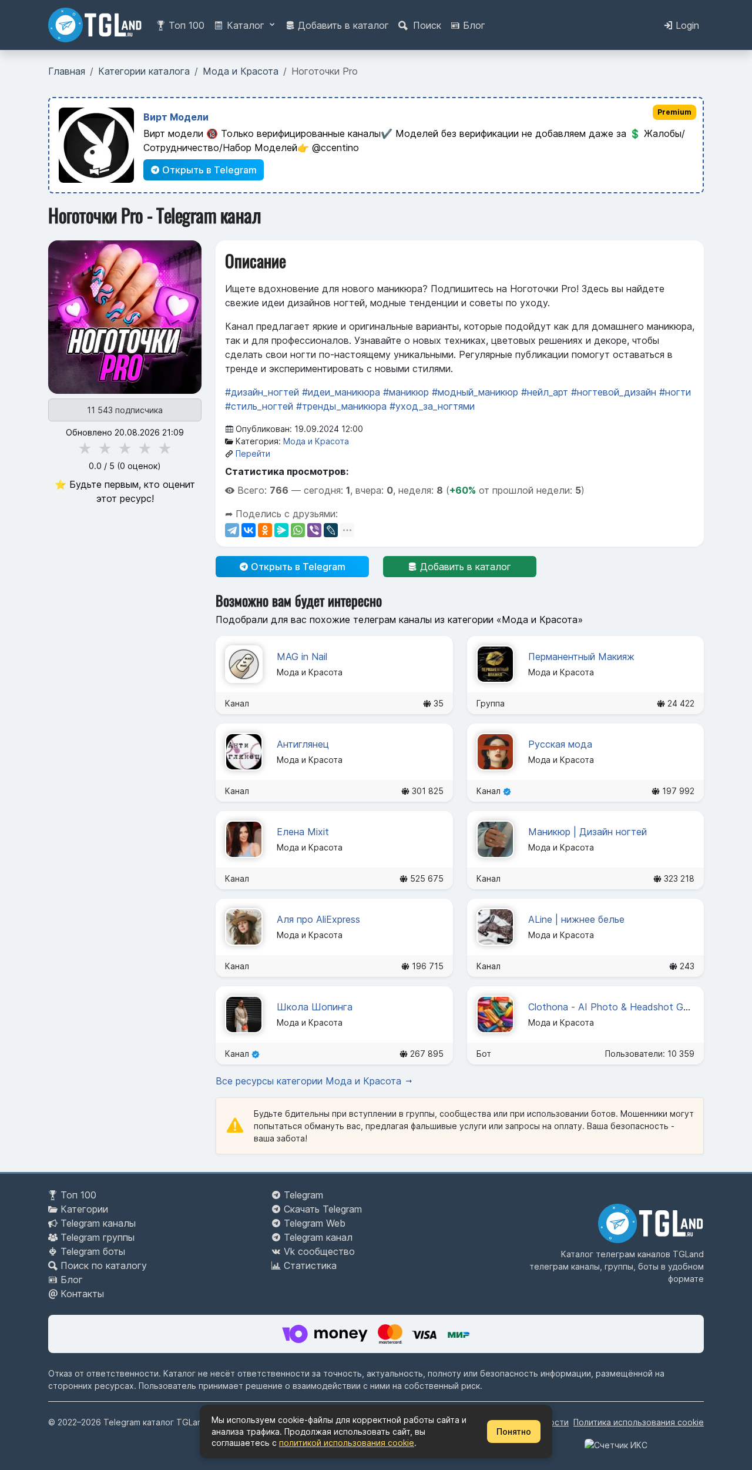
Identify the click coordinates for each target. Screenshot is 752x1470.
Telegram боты (93, 1251)
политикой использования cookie (346, 1443)
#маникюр (406, 392)
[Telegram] (232, 530)
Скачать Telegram (323, 1209)
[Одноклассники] (265, 530)
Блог (472, 25)
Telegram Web (314, 1223)
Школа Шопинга (314, 1007)
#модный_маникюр (475, 392)
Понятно (513, 1431)
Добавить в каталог (342, 25)
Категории (84, 1209)
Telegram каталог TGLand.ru (160, 1422)
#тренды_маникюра (341, 406)
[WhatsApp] (298, 530)
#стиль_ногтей (259, 406)
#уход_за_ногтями (432, 406)
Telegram (303, 1195)
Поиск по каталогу (104, 1265)
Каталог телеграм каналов (615, 1254)
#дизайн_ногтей (262, 392)
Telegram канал (318, 1237)
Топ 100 (185, 25)
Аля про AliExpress (318, 919)
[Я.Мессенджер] (281, 530)
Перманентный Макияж (581, 656)
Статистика (310, 1265)
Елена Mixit (303, 832)
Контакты (82, 1294)
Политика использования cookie (638, 1422)
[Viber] (314, 530)
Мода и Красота (316, 441)
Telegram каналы (98, 1223)
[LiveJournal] (331, 530)
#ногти (675, 392)
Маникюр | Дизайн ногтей (587, 832)
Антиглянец (303, 744)
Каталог (245, 25)
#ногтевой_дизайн (613, 392)
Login (686, 25)
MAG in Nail (302, 656)
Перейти (253, 453)
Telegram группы (98, 1237)
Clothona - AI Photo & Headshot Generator (624, 1007)
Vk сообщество (319, 1251)
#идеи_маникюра (341, 392)
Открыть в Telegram (208, 170)
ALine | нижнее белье (576, 919)
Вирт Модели (176, 117)
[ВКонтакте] (248, 530)
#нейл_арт (544, 392)
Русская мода (560, 744)
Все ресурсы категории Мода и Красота (310, 1081)
